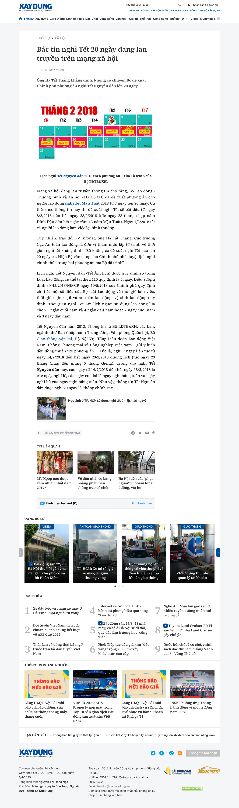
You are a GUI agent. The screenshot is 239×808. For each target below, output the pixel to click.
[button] (115, 586)
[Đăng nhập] (188, 5)
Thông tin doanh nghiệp (45, 665)
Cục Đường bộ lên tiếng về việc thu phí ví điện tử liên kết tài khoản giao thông (144, 571)
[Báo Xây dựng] (35, 7)
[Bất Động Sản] (177, 770)
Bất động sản (159, 10)
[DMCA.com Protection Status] (192, 789)
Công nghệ (160, 18)
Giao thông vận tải (54, 339)
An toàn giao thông (183, 10)
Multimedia (207, 18)
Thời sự (29, 18)
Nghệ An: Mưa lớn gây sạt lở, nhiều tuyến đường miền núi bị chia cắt (187, 610)
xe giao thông (138, 10)
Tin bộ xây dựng (210, 10)
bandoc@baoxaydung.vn (113, 786)
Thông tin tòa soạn (203, 753)
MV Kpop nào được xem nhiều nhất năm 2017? (54, 483)
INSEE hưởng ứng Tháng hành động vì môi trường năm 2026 (191, 707)
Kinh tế (71, 18)
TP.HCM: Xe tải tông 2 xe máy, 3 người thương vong (95, 573)
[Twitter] (140, 433)
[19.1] (96, 132)
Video (194, 18)
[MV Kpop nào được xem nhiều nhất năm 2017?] (55, 462)
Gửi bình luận (142, 503)
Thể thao (145, 18)
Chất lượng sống (103, 18)
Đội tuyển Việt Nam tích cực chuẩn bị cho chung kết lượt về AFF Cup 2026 (56, 630)
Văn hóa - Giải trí (126, 18)
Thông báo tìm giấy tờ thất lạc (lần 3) (78, 735)
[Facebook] (133, 433)
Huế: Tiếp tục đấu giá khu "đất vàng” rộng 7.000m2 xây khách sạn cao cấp (123, 649)
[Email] (147, 433)
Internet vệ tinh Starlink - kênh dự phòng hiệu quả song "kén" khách (123, 610)
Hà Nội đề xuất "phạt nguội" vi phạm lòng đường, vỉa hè (135, 483)
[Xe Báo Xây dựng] (208, 770)
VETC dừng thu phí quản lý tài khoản (192, 575)
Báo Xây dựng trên (54, 433)
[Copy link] (153, 433)
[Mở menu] (218, 19)
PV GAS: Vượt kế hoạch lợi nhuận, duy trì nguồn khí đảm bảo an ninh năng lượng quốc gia (169, 735)
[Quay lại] (39, 433)
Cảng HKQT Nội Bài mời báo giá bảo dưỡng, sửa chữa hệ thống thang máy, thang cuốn (46, 709)
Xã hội (60, 38)
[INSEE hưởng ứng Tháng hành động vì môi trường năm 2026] (192, 684)
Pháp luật (83, 18)
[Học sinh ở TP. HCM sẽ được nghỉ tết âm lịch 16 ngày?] (51, 408)
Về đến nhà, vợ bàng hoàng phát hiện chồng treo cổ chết (94, 483)
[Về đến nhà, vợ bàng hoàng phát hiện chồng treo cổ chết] (96, 462)
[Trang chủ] (20, 18)
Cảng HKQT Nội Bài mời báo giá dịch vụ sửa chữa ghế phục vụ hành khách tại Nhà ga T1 (142, 709)
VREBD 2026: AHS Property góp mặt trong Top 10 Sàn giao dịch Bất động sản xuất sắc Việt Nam (93, 711)
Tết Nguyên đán (70, 175)
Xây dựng (41, 18)
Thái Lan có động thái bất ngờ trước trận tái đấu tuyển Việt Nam (58, 649)
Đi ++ (185, 18)
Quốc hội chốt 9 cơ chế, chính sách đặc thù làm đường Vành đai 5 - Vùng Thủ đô (188, 649)
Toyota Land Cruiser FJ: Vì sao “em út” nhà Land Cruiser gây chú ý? (188, 630)
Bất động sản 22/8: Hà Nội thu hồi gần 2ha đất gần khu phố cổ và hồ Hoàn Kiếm (47, 571)
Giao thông (57, 18)
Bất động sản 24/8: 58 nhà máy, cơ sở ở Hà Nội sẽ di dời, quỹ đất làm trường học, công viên (122, 630)
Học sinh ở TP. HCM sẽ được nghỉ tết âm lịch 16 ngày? (107, 400)
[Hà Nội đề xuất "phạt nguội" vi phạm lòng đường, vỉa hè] (136, 462)
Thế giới (174, 18)
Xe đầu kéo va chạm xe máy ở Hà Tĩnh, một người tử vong (57, 610)
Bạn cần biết (35, 735)
